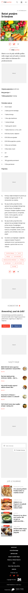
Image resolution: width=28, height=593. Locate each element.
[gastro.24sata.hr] (6, 2)
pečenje (22, 260)
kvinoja (8, 256)
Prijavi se (6, 326)
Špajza (3, 381)
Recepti (3, 371)
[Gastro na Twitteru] (14, 575)
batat (19, 253)
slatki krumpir (17, 256)
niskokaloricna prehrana (10, 260)
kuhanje (14, 266)
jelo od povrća (18, 263)
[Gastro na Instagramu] (17, 575)
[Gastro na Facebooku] (10, 575)
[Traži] (17, 2)
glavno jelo (8, 263)
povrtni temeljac (10, 253)
